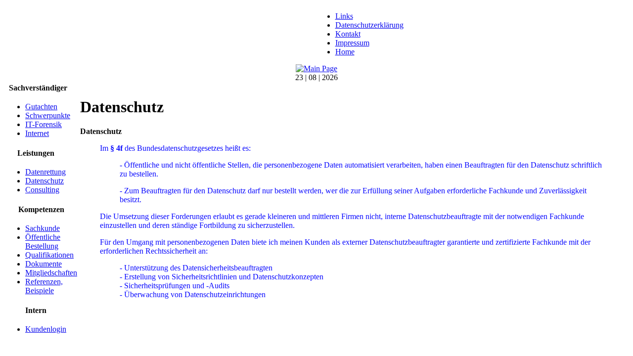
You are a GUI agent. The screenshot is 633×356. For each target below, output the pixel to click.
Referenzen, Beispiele (44, 286)
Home (345, 51)
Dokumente (43, 264)
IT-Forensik (43, 124)
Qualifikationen (49, 255)
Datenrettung (45, 172)
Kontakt (348, 34)
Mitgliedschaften (51, 272)
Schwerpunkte (47, 115)
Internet (37, 133)
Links (344, 16)
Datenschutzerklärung (369, 25)
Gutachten (41, 106)
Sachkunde (42, 228)
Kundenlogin (45, 329)
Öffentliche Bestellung (42, 241)
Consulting (42, 189)
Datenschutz (44, 181)
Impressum (352, 43)
